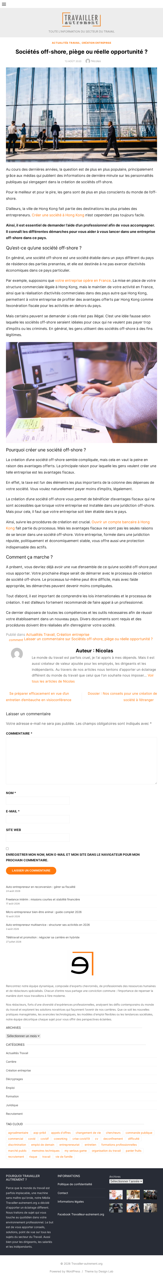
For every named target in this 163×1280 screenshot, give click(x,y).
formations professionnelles (119, 1144)
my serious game (76, 1150)
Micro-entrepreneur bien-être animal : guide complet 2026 (44, 912)
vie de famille (64, 1156)
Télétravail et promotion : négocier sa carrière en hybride (43, 937)
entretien (90, 1144)
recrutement (16, 1156)
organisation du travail (106, 1150)
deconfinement (113, 1138)
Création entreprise (96, 42)
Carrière (11, 1061)
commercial (15, 1138)
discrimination (17, 1144)
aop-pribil (39, 1132)
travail (46, 1156)
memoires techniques (45, 1150)
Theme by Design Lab (99, 1271)
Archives (114, 1176)
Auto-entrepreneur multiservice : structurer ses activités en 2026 (48, 924)
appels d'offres (61, 1132)
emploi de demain (42, 1144)
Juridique (12, 1105)
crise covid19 (81, 1138)
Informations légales (71, 1201)
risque (33, 1156)
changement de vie (88, 1132)
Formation (12, 1096)
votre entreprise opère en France (83, 280)
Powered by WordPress (65, 1271)
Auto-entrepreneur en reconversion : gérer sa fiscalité (40, 886)
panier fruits (133, 1150)
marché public (17, 1150)
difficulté (133, 1138)
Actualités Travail (66, 42)
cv (96, 1138)
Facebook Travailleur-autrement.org (81, 1214)
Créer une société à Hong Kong (58, 215)
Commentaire (19, 733)
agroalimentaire (18, 1132)
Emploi (10, 1087)
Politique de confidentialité (75, 1184)
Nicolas (96, 61)
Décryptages (14, 1079)
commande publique (139, 1132)
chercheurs (113, 1132)
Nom (11, 793)
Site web (13, 830)
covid (31, 1138)
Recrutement (14, 1113)
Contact (63, 1193)
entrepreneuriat (69, 1144)
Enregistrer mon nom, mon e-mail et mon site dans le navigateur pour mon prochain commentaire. (73, 857)
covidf (45, 1138)
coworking (60, 1138)
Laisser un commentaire (88, 639)
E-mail (13, 811)
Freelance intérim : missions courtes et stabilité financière (43, 899)
